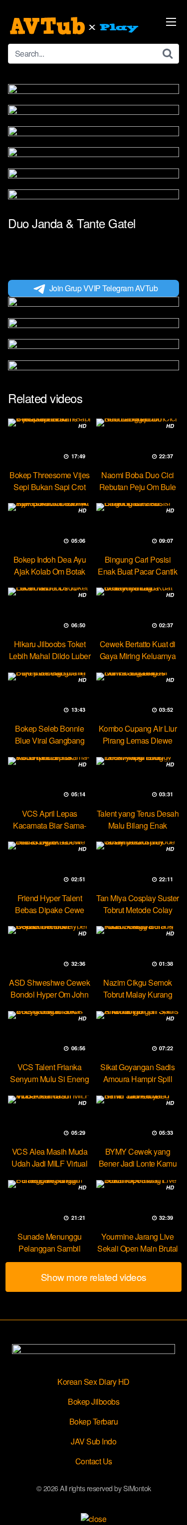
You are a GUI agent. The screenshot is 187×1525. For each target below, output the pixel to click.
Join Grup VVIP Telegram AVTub (103, 288)
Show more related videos (94, 1276)
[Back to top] (170, 1503)
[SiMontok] (75, 26)
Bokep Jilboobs (93, 1401)
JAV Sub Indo (93, 1441)
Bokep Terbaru (93, 1421)
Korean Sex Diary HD (93, 1381)
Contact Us (93, 1461)
